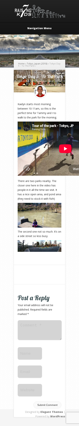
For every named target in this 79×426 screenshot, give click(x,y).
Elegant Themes (51, 412)
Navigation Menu (39, 28)
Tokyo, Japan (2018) (37, 63)
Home (21, 63)
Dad (19, 81)
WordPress (57, 416)
